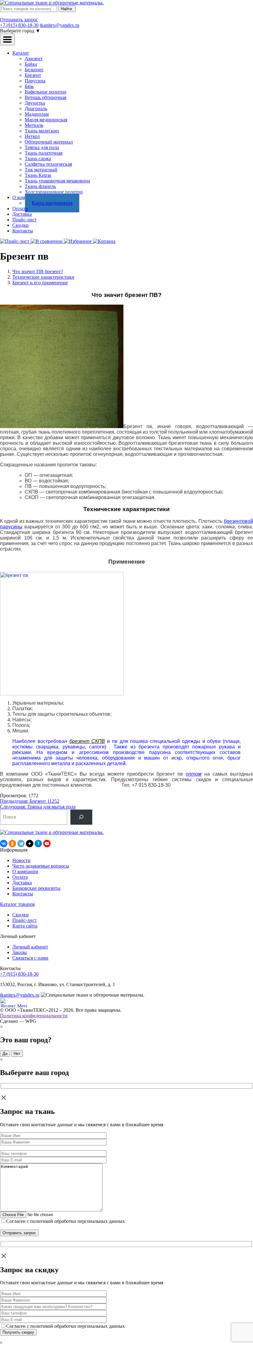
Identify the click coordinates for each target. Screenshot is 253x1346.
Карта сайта (24, 925)
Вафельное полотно (45, 91)
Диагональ (36, 108)
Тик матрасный (41, 169)
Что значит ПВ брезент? (37, 271)
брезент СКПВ (87, 741)
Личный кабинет (30, 946)
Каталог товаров (17, 904)
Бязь (29, 86)
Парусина (35, 80)
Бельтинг (34, 69)
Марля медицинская (46, 119)
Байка (31, 64)
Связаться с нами (30, 958)
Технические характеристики (43, 277)
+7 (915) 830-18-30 (19, 25)
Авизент (34, 58)
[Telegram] (21, 843)
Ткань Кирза (38, 175)
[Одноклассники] (12, 843)
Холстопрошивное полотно (54, 191)
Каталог (20, 53)
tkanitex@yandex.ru (59, 25)
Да (4, 1053)
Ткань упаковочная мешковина (57, 180)
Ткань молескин (42, 130)
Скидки (20, 225)
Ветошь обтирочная (45, 97)
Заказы (19, 952)
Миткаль (34, 125)
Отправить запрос (19, 19)
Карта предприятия (52, 203)
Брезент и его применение (40, 282)
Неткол (32, 136)
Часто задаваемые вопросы (40, 866)
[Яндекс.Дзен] (29, 843)
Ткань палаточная (43, 153)
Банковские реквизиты (36, 888)
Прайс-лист (24, 219)
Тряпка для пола (42, 147)
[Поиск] (81, 817)
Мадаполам (37, 114)
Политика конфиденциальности (34, 1015)
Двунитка (35, 103)
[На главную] (52, 2)
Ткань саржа (38, 158)
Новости (21, 860)
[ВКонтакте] (3, 843)
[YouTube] (47, 843)
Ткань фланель (40, 186)
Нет (17, 1053)
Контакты (22, 230)
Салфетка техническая (48, 164)
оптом (193, 774)
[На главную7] (52, 832)
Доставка (22, 214)
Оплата (20, 208)
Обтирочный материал (49, 141)
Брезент (33, 75)
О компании (25, 871)
